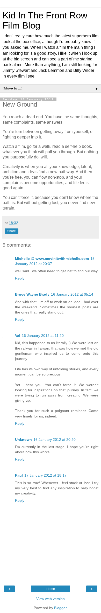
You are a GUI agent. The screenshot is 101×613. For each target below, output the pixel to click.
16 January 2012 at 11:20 (43, 335)
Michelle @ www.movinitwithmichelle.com (52, 258)
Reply (19, 278)
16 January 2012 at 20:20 (54, 439)
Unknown (23, 439)
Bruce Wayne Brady (32, 294)
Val (17, 335)
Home (50, 589)
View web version (50, 599)
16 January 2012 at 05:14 (72, 294)
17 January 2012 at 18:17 (45, 475)
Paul (19, 475)
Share (11, 231)
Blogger (60, 608)
